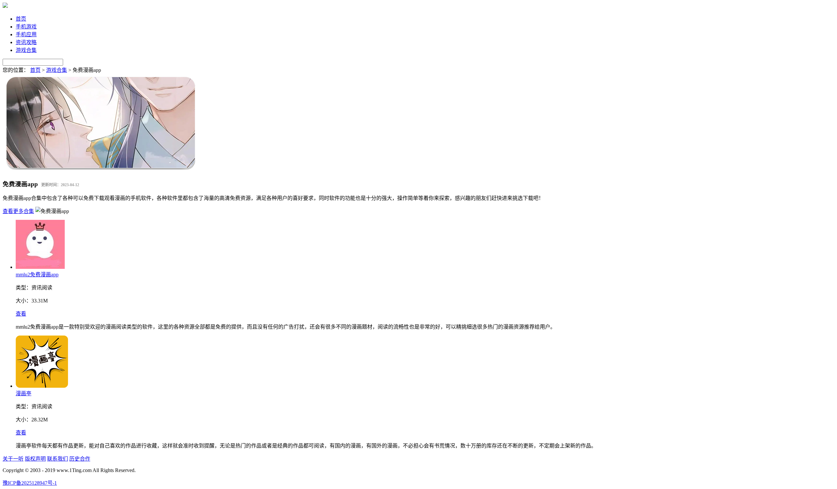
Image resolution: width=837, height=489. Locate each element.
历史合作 (79, 459)
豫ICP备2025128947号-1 (30, 483)
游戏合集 (26, 50)
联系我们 (57, 459)
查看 (21, 314)
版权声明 (35, 459)
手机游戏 (26, 26)
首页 (21, 19)
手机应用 (26, 34)
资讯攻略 (26, 42)
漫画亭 (23, 393)
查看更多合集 (18, 211)
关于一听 (13, 459)
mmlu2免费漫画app (37, 274)
